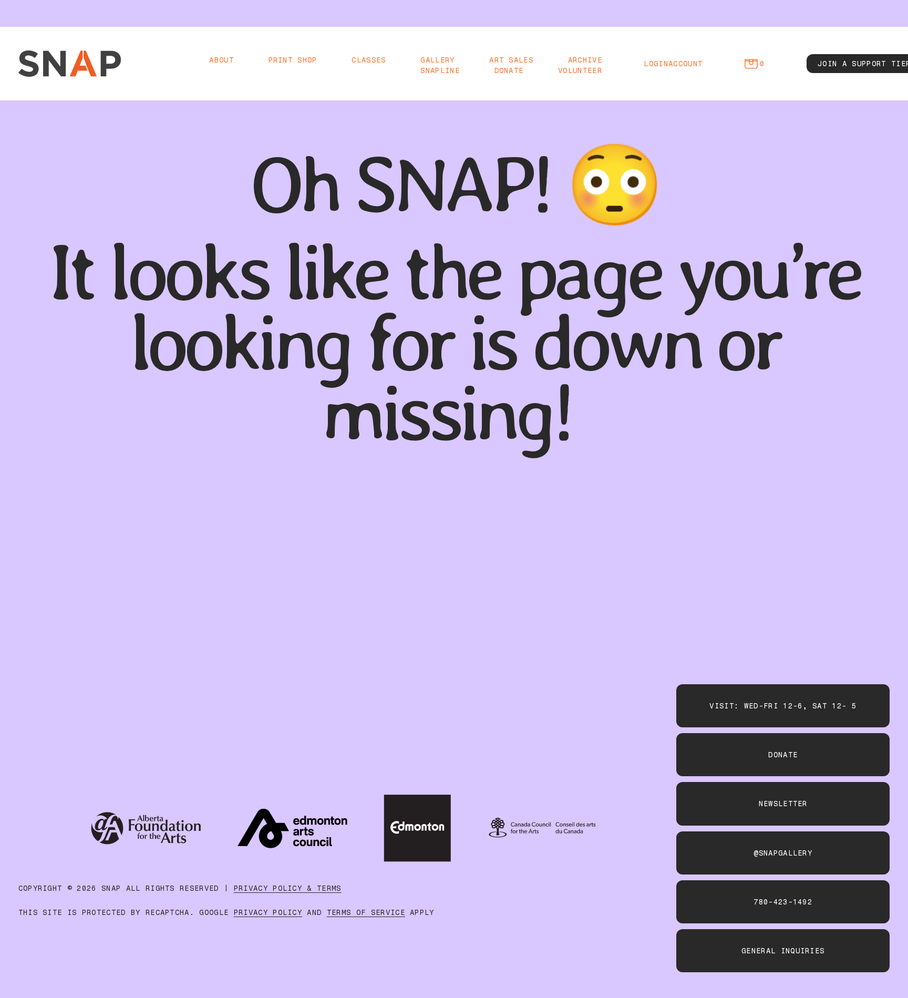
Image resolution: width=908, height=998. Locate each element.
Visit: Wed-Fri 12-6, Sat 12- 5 (783, 706)
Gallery (437, 60)
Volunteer (580, 70)
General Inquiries (782, 950)
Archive (585, 60)
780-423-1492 (783, 902)
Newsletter (783, 803)
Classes (369, 60)
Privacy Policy (268, 912)
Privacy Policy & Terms (288, 888)
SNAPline (440, 70)
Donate (509, 70)
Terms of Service (366, 912)
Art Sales (511, 60)
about (221, 60)
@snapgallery (783, 853)
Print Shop (293, 60)
